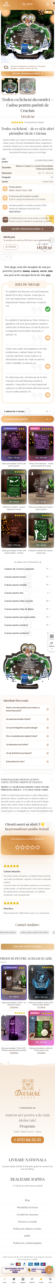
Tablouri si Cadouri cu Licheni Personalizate (34, 166)
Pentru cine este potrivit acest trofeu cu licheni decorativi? (23, 709)
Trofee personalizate (44, 169)
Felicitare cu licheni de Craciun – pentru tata (41, 551)
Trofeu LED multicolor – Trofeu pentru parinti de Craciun (41, 464)
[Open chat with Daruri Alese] (49, 1270)
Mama (12, 190)
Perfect (37, 847)
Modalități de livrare (27, 1207)
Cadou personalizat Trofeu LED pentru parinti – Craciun (14, 551)
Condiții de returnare (27, 1214)
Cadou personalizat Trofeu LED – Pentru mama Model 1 (41, 1003)
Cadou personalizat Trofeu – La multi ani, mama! (14, 1003)
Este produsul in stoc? (15, 762)
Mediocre (22, 847)
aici (48, 275)
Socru (25, 190)
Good (32, 847)
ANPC (27, 1236)
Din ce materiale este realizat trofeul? (21, 736)
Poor (17, 847)
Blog (27, 1200)
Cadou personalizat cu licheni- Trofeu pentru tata (41, 1049)
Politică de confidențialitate (27, 1243)
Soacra (18, 190)
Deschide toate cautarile (27, 947)
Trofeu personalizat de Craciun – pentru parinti (41, 508)
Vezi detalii (15, 212)
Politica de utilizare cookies (27, 1229)
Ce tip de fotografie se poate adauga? (22, 728)
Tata (30, 190)
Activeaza (11, 247)
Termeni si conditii (27, 1222)
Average (27, 847)
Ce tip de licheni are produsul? (19, 753)
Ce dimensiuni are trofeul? (17, 745)
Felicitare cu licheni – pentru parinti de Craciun (14, 508)
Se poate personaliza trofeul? (18, 719)
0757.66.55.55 (29, 1139)
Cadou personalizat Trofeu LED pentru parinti (14, 464)
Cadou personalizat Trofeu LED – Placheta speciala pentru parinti (14, 1049)
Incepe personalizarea (26, 74)
